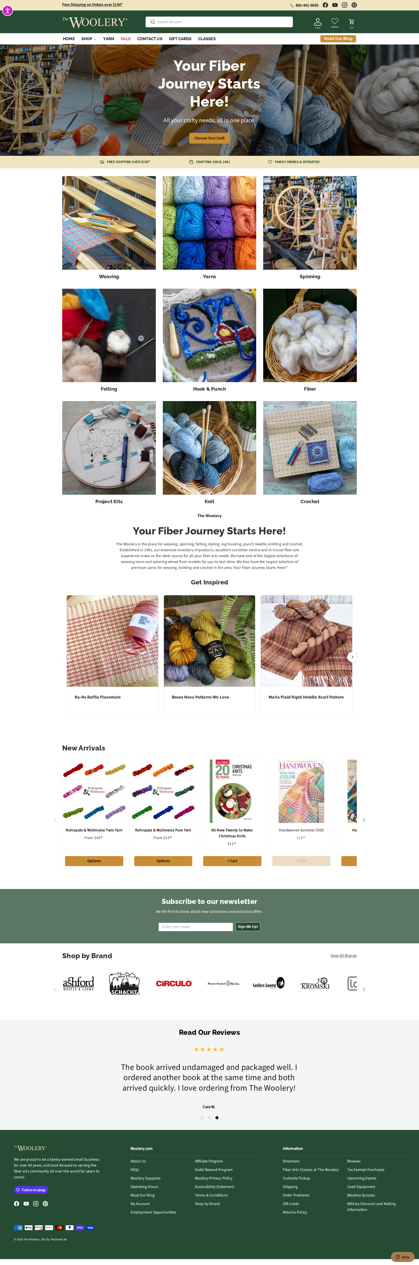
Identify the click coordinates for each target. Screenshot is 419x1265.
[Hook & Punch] (209, 335)
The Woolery (31, 1239)
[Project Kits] (109, 448)
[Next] (352, 657)
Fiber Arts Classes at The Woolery (311, 1169)
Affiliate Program (209, 1161)
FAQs (135, 1169)
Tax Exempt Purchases (366, 1169)
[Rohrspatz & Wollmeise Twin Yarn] (94, 791)
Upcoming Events (362, 1178)
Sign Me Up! (248, 927)
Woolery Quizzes (361, 1195)
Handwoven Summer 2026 (301, 830)
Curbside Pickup (296, 1178)
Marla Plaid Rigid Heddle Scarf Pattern (306, 697)
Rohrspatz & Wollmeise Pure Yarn (163, 830)
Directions (291, 1161)
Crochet (310, 501)
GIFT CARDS (180, 38)
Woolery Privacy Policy (213, 1178)
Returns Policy (295, 1212)
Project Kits (109, 501)
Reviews (354, 1161)
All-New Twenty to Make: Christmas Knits (232, 833)
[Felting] (109, 335)
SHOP (86, 38)
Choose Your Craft (209, 138)
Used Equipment (361, 1186)
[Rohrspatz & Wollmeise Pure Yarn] (163, 791)
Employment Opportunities (153, 1212)
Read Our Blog (143, 1195)
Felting (109, 389)
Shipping (290, 1186)
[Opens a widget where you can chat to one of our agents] (403, 1257)
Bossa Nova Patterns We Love (200, 697)
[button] (352, 23)
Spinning (310, 276)
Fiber (310, 389)
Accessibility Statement (214, 1186)
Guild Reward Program (214, 1169)
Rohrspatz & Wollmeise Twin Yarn (94, 830)
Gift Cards (291, 1204)
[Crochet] (310, 448)
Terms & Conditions (211, 1195)
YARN (108, 38)
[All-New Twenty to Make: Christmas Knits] (232, 791)
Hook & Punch (209, 389)
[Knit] (209, 448)
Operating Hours (144, 1186)
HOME (69, 38)
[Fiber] (310, 335)
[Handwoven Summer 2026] (301, 791)
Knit (209, 501)
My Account (140, 1204)
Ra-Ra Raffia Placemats (98, 697)
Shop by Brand (207, 1204)
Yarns (209, 276)
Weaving (109, 276)
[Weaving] (109, 223)
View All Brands (344, 955)
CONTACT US (149, 38)
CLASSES (207, 38)
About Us (138, 1161)
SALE (126, 38)
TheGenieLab (58, 1239)
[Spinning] (310, 223)
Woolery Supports (146, 1178)
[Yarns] (209, 223)
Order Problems (296, 1195)
